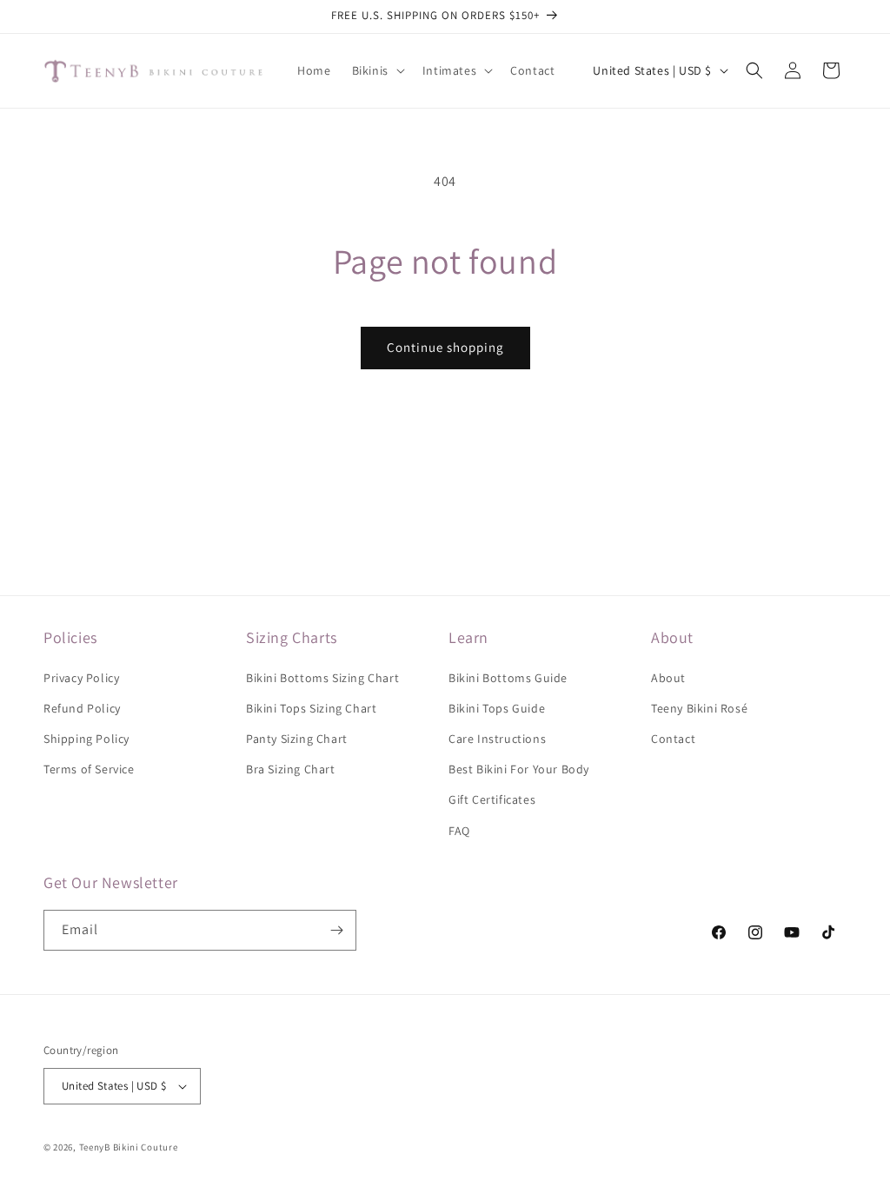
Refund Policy (82, 708)
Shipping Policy (86, 738)
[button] (377, 70)
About (668, 678)
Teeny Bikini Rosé (699, 708)
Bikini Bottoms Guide (508, 678)
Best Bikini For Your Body (518, 769)
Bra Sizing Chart (290, 769)
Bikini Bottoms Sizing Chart (322, 678)
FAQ (459, 831)
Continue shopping (445, 347)
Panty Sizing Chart (297, 738)
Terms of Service (89, 769)
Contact (673, 738)
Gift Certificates (491, 799)
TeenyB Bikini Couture (128, 1147)
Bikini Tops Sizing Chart (311, 708)
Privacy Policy (81, 678)
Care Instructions (497, 738)
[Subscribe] (336, 930)
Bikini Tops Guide (496, 708)
